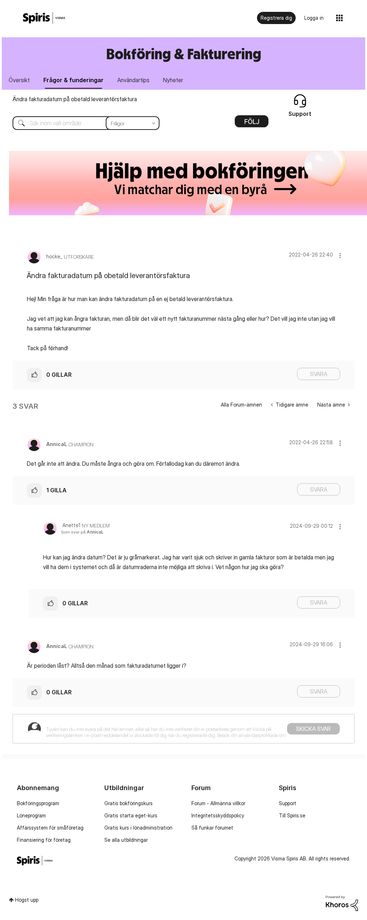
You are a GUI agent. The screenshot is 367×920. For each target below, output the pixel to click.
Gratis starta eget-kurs (130, 815)
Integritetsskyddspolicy (217, 815)
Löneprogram (31, 815)
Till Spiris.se (292, 815)
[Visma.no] (44, 18)
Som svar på (82, 532)
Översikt (19, 80)
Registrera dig (276, 18)
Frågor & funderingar (73, 80)
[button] (340, 255)
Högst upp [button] (26, 900)
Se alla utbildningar (126, 840)
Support (287, 803)
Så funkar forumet (212, 828)
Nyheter (173, 80)
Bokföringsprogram (38, 803)
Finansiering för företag (44, 840)
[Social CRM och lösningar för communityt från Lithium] (342, 903)
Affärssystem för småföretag (50, 828)
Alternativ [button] (251, 124)
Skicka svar (313, 728)
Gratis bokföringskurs (128, 803)
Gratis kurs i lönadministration (138, 828)
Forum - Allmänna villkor (218, 803)
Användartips (133, 80)
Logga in (314, 18)
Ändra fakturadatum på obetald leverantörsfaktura (75, 99)
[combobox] (81, 123)
